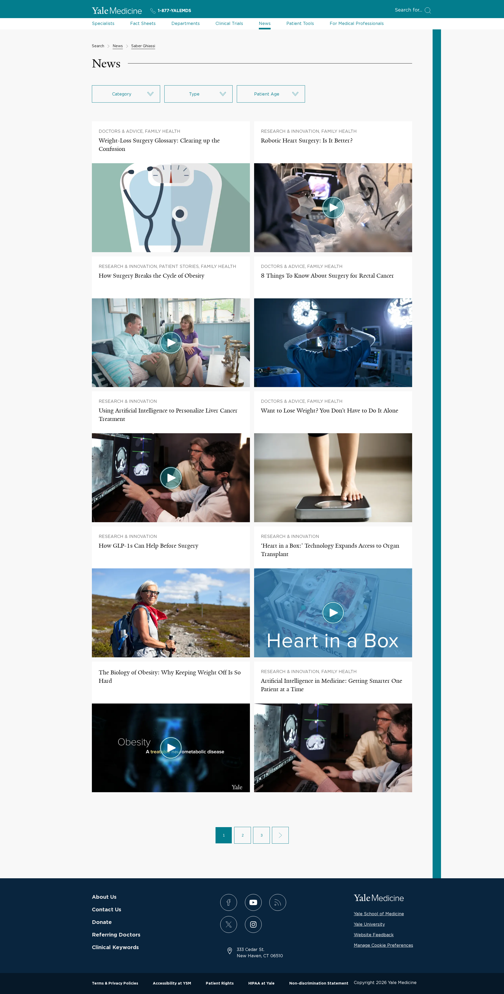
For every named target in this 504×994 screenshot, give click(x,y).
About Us (104, 897)
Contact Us (106, 909)
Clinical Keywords (115, 947)
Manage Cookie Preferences (383, 945)
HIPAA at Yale (261, 983)
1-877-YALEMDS (174, 11)
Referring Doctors (116, 935)
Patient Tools (300, 23)
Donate (102, 922)
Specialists (103, 23)
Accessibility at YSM (172, 983)
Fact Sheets (143, 23)
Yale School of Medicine (379, 913)
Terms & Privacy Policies (115, 983)
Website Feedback (374, 934)
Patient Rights (220, 983)
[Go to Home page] (117, 11)
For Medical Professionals (357, 23)
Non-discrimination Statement (318, 983)
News (265, 23)
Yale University (369, 924)
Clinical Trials (229, 23)
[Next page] (280, 835)
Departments (185, 23)
